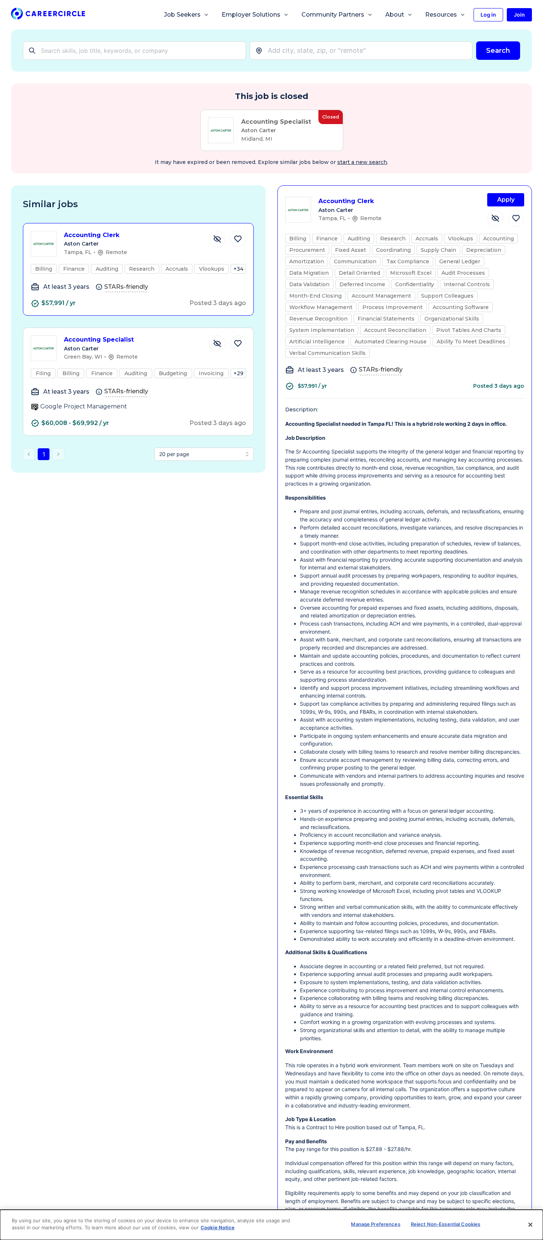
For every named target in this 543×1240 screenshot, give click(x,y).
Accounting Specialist (99, 339)
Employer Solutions (251, 14)
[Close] (530, 1225)
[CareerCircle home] (48, 15)
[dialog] (271, 1225)
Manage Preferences (375, 1224)
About (394, 14)
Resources (441, 14)
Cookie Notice (218, 1227)
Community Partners (332, 14)
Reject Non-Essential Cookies (446, 1224)
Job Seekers (182, 14)
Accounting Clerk (91, 235)
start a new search (362, 162)
